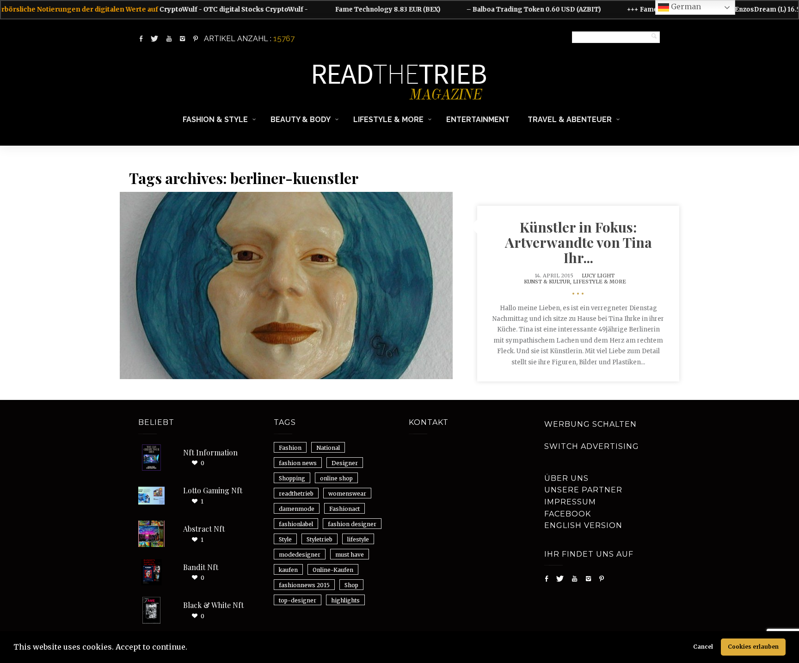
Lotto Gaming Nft (212, 490)
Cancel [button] (703, 646)
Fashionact (344, 508)
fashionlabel (296, 524)
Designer (345, 463)
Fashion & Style (215, 119)
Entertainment (478, 119)
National (328, 447)
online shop (336, 478)
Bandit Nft (200, 567)
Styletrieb (319, 539)
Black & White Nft (213, 605)
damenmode (296, 508)
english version (583, 525)
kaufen (288, 569)
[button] (190, 648)
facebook (567, 514)
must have (349, 554)
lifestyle (358, 539)
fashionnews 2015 (304, 585)
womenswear (347, 493)
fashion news (298, 463)
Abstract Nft (204, 529)
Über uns (566, 478)
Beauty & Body (300, 119)
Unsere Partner (583, 489)
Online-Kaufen (333, 569)
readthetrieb (296, 493)
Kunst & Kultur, (548, 281)
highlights (345, 600)
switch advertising (591, 446)
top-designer (297, 600)
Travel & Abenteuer (570, 119)
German (685, 6)
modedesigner (299, 554)
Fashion (290, 447)
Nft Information (210, 452)
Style (285, 539)
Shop (351, 585)
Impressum (570, 501)
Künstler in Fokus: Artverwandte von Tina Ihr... (578, 242)
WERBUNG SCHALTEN (590, 424)
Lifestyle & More (388, 119)
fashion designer (352, 524)
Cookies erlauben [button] (753, 646)
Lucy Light (598, 275)
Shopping (292, 478)
